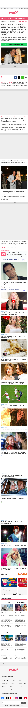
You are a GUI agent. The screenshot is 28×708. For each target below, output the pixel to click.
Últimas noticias (5, 680)
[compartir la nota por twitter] (19, 77)
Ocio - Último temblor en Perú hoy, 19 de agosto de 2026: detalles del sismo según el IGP (13, 18)
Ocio (20, 680)
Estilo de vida (13, 683)
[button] (26, 18)
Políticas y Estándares (14, 689)
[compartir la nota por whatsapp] (22, 77)
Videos (11, 686)
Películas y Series (22, 683)
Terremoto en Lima (18, 8)
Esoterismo (4, 686)
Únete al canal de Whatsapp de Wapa (15, 44)
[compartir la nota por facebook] (15, 77)
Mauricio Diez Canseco (11, 247)
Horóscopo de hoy (8, 8)
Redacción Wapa (7, 77)
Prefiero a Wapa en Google (10, 287)
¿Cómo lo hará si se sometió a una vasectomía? (13, 116)
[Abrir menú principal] (2, 12)
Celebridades (12, 21)
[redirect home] (14, 670)
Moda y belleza (5, 683)
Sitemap (20, 686)
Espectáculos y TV (5, 21)
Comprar (14, 593)
